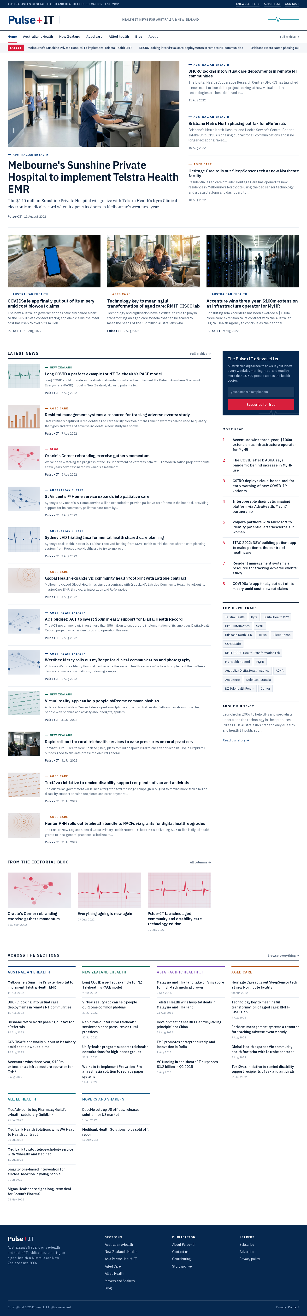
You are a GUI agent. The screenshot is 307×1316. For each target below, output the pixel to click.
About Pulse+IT (184, 1244)
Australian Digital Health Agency (247, 670)
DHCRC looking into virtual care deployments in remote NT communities (191, 48)
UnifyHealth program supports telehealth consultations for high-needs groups (115, 1049)
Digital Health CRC (276, 617)
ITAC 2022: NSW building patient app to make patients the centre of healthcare (264, 547)
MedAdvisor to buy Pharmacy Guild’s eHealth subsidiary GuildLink (37, 1112)
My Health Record (237, 662)
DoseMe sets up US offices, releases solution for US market (110, 1112)
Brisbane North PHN (238, 635)
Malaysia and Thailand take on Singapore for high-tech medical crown (190, 984)
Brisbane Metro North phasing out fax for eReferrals (41, 1024)
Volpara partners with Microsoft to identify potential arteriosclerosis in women (264, 527)
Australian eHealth (38, 36)
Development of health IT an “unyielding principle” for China (189, 1024)
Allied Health (22, 1099)
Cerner (265, 688)
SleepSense (282, 635)
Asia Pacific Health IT (180, 972)
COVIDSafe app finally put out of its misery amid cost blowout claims (263, 586)
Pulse (31, 19)
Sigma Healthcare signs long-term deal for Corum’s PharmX (39, 1191)
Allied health (119, 36)
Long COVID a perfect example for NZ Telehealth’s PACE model (112, 984)
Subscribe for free (261, 404)
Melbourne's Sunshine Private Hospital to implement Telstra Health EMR (80, 48)
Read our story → (236, 740)
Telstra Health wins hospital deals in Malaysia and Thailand (186, 1004)
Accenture (232, 679)
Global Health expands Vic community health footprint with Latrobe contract (262, 1049)
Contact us (180, 1252)
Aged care (94, 36)
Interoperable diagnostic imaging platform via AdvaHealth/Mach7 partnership (261, 506)
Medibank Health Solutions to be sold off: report (115, 1131)
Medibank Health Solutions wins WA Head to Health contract (41, 1131)
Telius (263, 635)
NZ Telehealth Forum (239, 688)
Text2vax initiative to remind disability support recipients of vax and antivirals (263, 1069)
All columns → (200, 862)
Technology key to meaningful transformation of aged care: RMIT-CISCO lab (260, 1007)
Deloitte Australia (258, 679)
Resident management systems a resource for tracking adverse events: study (265, 568)
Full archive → (289, 37)
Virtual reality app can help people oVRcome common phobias (109, 1004)
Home (12, 36)
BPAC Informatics (237, 626)
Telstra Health (235, 617)
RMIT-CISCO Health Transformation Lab (252, 653)
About (153, 36)
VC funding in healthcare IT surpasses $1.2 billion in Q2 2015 (187, 1064)
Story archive (182, 1266)
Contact (292, 4)
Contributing (181, 1259)
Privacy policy (250, 1259)
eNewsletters (248, 4)
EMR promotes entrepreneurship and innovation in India (186, 1044)
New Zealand (69, 36)
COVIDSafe (233, 644)
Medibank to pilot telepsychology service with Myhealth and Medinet (40, 1151)
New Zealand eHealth (104, 972)
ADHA (279, 670)
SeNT (260, 626)
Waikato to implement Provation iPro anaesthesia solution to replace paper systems (112, 1071)
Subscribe (247, 1244)
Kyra (254, 617)
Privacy (281, 1307)
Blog (138, 36)
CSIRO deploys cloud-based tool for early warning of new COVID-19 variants (263, 485)
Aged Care (241, 972)
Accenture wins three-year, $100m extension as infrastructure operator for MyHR (264, 444)
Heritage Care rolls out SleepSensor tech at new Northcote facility (264, 984)
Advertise (272, 4)
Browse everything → (283, 955)
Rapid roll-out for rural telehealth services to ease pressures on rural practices (110, 1027)
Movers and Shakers (103, 1099)
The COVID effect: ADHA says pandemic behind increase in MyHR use (262, 465)
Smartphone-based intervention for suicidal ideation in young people (36, 1171)
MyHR (260, 662)
